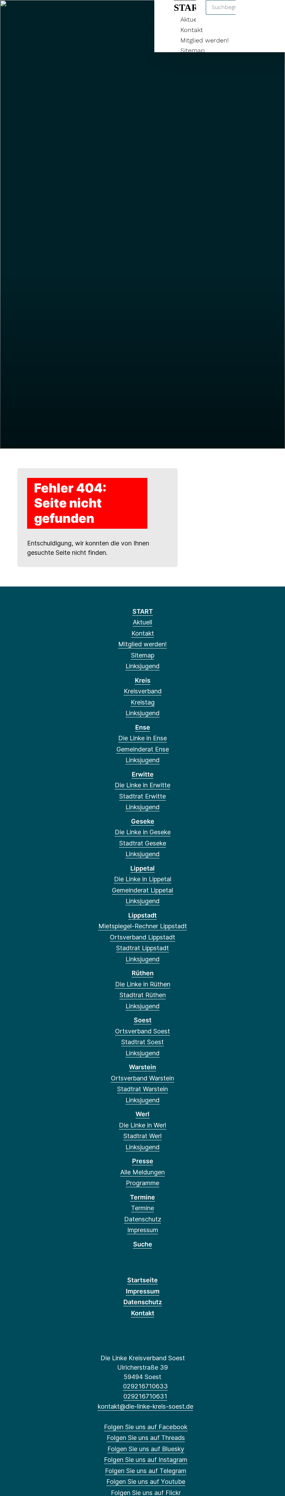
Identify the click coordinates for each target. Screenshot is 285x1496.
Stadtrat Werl (142, 1136)
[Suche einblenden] (250, 14)
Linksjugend (142, 666)
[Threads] (24, 14)
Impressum (142, 1230)
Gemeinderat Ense (142, 749)
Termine (142, 1197)
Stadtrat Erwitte (142, 796)
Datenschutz (142, 1219)
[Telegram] (59, 14)
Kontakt (191, 29)
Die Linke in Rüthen (142, 984)
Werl (142, 1114)
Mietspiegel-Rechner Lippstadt (142, 926)
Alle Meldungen (142, 1172)
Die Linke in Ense (142, 738)
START (142, 611)
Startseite (142, 1280)
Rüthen (143, 973)
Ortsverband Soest (142, 1031)
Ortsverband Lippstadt (142, 937)
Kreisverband (143, 691)
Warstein (142, 1067)
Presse (142, 1161)
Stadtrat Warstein (142, 1089)
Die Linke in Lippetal (142, 879)
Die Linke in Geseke (143, 832)
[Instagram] (47, 14)
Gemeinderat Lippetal (142, 890)
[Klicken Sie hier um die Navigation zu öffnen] (270, 14)
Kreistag (143, 702)
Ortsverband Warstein (142, 1078)
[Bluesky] (36, 14)
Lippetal (142, 868)
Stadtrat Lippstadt (142, 948)
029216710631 (145, 1396)
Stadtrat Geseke (142, 843)
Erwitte (143, 774)
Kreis (142, 680)
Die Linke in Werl (142, 1125)
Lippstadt (142, 915)
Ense (142, 727)
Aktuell (142, 622)
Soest (143, 1020)
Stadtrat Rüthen (143, 995)
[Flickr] (82, 14)
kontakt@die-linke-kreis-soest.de (145, 1406)
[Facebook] (13, 14)
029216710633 (145, 1386)
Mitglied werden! (204, 40)
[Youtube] (70, 14)
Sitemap (192, 50)
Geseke (142, 821)
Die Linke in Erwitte (142, 785)
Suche (142, 1244)
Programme (142, 1183)
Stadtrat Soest (142, 1042)
